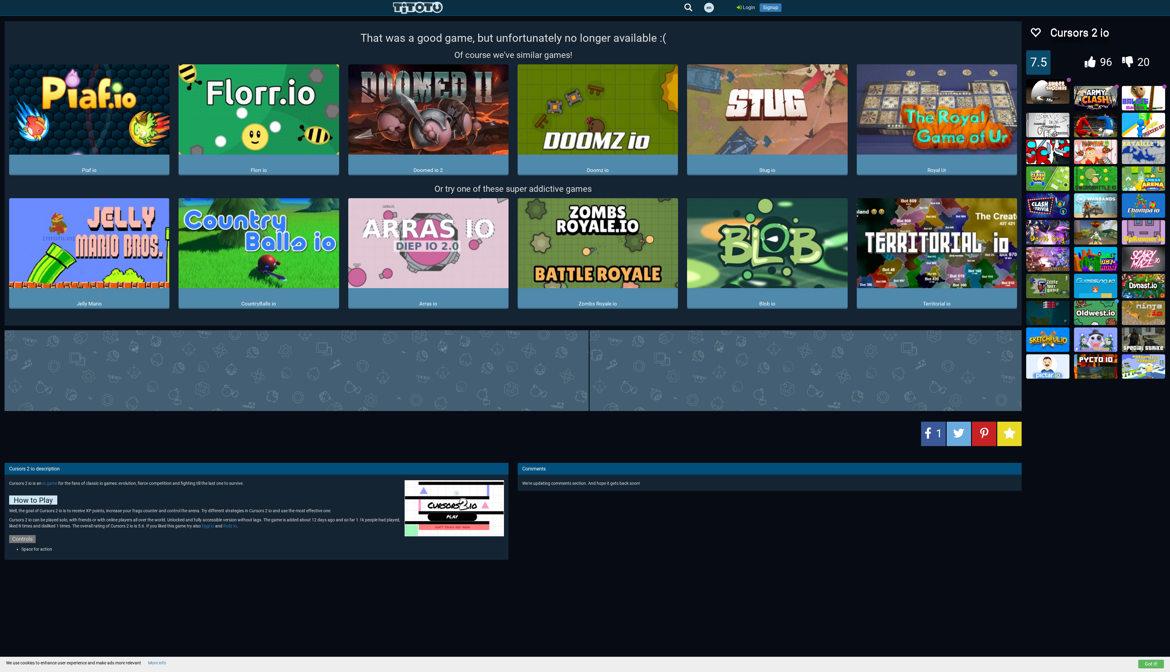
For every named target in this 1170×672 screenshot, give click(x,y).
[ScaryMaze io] (1143, 259)
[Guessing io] (1095, 286)
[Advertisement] (513, 370)
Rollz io (230, 526)
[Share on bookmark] (1009, 434)
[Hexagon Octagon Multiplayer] (1095, 259)
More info (157, 662)
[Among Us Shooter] (1047, 152)
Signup (770, 7)
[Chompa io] (1143, 205)
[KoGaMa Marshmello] (1143, 366)
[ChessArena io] (1143, 178)
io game (49, 483)
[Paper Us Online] (1047, 125)
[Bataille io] (1143, 152)
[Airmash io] (1047, 313)
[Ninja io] (1143, 313)
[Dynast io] (1143, 286)
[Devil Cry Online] (1047, 232)
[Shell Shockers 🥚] (1047, 91)
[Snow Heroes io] (1095, 339)
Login (748, 7)
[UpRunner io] (1143, 232)
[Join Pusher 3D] (1143, 125)
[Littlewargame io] (1047, 286)
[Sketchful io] (1047, 339)
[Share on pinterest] (984, 434)
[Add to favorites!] (1035, 34)
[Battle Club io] (1047, 259)
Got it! (1151, 664)
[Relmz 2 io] (1095, 232)
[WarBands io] (1095, 205)
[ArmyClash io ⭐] (1095, 98)
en (709, 7)
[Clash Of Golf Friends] (1047, 178)
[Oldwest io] (1095, 313)
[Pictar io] (1047, 366)
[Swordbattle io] (1095, 178)
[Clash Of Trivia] (1047, 205)
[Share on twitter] (959, 434)
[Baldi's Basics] (1143, 98)
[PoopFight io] (1095, 152)
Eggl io (208, 526)
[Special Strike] (1143, 339)
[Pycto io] (1095, 366)
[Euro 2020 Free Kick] (1095, 125)
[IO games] (417, 7)
